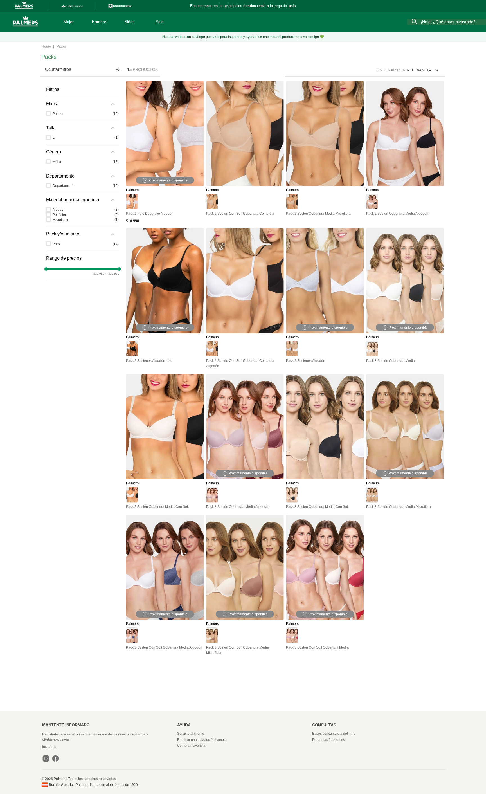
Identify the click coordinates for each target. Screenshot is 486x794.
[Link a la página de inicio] (46, 46)
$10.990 (98, 273)
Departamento (86, 186)
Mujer (86, 162)
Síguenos (192, 6)
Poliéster (86, 215)
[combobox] (446, 21)
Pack (86, 244)
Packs (61, 46)
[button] (82, 103)
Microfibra (86, 220)
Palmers (86, 114)
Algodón (86, 210)
